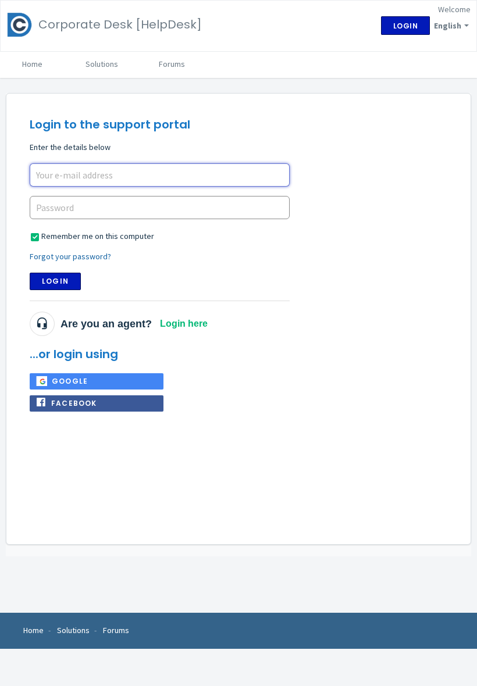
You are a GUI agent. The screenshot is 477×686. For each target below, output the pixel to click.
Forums (172, 64)
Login (55, 281)
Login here (184, 323)
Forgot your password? (70, 256)
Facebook (74, 403)
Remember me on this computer (97, 236)
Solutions (102, 64)
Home (32, 64)
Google (70, 381)
